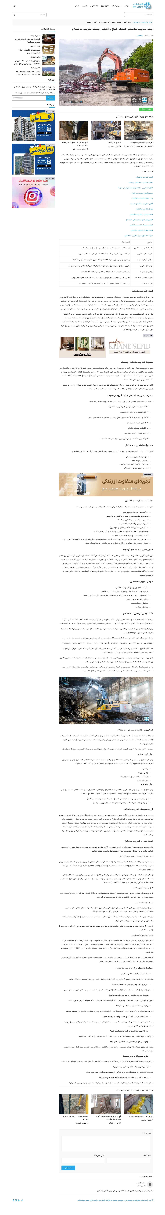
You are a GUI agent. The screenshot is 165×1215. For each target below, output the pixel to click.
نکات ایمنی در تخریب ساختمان (141, 214)
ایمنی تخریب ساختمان (144, 177)
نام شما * (147, 1155)
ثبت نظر (68, 1168)
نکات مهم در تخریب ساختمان (142, 230)
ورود (14, 5)
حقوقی (84, 5)
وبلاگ (126, 5)
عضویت (50, 98)
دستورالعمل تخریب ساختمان (142, 193)
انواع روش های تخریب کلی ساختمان (139, 219)
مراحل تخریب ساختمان (144, 209)
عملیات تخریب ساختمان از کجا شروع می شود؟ (135, 187)
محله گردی (94, 5)
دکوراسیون (105, 5)
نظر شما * (146, 1133)
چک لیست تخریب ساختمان (142, 198)
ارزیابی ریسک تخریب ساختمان (141, 225)
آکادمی (77, 5)
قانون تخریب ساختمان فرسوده (141, 203)
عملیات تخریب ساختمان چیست (141, 182)
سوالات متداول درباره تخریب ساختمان (139, 235)
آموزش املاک (116, 5)
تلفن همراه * (99, 1155)
